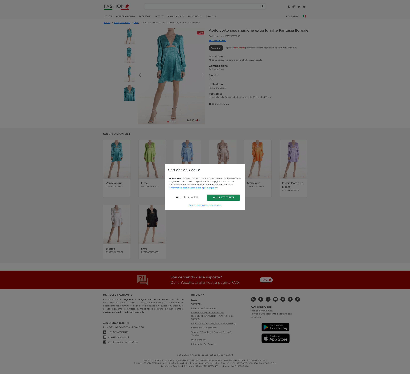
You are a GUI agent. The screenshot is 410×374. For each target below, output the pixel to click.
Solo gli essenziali (187, 197)
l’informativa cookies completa (185, 187)
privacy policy (210, 187)
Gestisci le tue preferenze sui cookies (205, 205)
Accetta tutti (223, 197)
